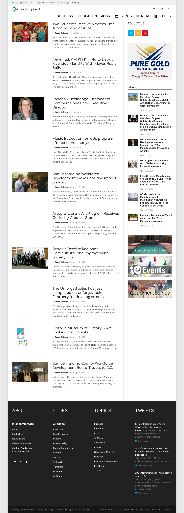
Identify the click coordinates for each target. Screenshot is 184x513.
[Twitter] (154, 8)
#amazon (166, 482)
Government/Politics (104, 451)
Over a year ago (145, 441)
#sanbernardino (143, 485)
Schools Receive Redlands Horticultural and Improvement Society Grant (80, 253)
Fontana (57, 438)
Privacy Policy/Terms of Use (77, 509)
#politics (154, 433)
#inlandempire (142, 433)
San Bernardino (61, 433)
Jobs (96, 433)
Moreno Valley (60, 443)
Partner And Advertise (111, 509)
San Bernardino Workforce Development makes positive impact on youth (84, 178)
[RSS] (158, 8)
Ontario (57, 452)
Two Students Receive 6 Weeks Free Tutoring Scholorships (83, 26)
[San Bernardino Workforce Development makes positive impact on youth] (30, 182)
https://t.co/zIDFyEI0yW (155, 430)
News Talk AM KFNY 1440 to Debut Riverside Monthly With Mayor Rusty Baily (84, 64)
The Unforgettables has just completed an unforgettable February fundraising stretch (78, 293)
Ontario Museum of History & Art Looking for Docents (82, 330)
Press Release (61, 33)
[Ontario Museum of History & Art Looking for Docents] (20, 337)
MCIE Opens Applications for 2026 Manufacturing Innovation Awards (154, 163)
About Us (17, 429)
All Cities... (58, 476)
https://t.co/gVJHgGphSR (148, 479)
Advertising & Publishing (68, 2)
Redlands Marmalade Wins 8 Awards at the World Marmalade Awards (156, 218)
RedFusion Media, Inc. (37, 509)
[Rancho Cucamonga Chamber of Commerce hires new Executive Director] (28, 108)
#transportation (143, 488)
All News (98, 437)
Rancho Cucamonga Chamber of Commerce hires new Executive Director (81, 103)
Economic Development (106, 461)
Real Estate (100, 466)
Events (97, 447)
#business (155, 461)
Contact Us (17, 433)
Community (100, 442)
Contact (167, 509)
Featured (98, 456)
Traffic (97, 470)
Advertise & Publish (22, 443)
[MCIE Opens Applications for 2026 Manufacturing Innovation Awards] (133, 163)
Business (98, 423)
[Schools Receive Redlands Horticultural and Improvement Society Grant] (30, 258)
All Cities (59, 424)
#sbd (154, 485)
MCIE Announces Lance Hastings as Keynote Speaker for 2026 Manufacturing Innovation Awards (154, 145)
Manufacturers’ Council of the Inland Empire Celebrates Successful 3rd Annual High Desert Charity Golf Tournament (155, 100)
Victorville (58, 461)
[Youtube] (162, 8)
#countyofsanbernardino (147, 436)
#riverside (166, 461)
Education (99, 428)
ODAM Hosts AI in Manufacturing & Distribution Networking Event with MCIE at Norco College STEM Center (154, 200)
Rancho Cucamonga (63, 448)
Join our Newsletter (46, 2)
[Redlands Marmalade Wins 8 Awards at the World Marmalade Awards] (133, 217)
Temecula (58, 466)
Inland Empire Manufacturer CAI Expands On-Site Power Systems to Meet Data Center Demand (155, 180)
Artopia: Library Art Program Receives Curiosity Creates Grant (85, 216)
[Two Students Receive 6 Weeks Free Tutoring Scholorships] (30, 32)
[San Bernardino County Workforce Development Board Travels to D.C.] (30, 372)
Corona (56, 457)
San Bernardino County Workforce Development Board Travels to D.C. (82, 366)
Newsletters (18, 438)
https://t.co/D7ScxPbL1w (148, 458)
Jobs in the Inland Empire (151, 509)
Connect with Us (130, 509)
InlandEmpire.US (23, 424)
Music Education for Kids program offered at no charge (82, 141)
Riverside (58, 429)
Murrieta (57, 471)
